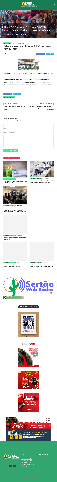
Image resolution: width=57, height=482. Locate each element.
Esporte (30, 460)
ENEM (6, 97)
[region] (28, 24)
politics (28, 464)
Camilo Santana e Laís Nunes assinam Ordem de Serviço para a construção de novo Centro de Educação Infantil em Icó (41, 261)
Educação (7, 43)
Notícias (13, 179)
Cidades (23, 458)
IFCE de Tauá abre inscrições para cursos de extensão (15, 238)
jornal (30, 462)
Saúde (23, 466)
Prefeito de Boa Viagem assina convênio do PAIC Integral (15, 182)
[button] (28, 24)
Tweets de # (41, 458)
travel (27, 466)
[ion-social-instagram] (14, 466)
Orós (12, 97)
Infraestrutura (24, 462)
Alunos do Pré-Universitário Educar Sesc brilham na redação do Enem (14, 259)
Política (19, 205)
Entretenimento (25, 460)
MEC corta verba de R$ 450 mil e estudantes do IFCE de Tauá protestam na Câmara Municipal (14, 211)
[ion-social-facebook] (10, 466)
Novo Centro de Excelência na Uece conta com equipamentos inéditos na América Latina (41, 182)
